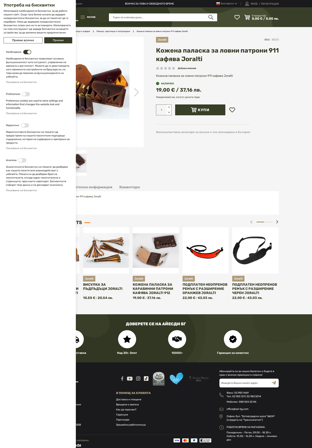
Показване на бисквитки (21, 82)
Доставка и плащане (128, 399)
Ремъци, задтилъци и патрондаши (113, 31)
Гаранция (122, 414)
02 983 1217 (239, 396)
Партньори (122, 419)
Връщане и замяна (127, 404)
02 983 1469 (241, 392)
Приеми (58, 40)
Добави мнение (187, 68)
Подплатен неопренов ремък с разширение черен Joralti (254, 288)
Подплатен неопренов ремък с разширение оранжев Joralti (205, 288)
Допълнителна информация (86, 187)
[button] (226, 3)
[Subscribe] (275, 383)
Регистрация (270, 3)
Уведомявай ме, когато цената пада (178, 97)
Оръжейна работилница (131, 424)
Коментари (129, 187)
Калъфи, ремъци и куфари (77, 31)
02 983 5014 (254, 396)
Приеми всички (23, 40)
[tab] (86, 187)
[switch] (27, 52)
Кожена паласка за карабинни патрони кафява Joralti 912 (153, 288)
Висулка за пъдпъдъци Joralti (102, 286)
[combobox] (163, 17)
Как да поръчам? (126, 409)
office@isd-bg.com (237, 409)
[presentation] (277, 222)
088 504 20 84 (247, 401)
